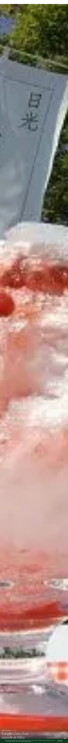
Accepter (60, 740)
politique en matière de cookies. (26, 741)
